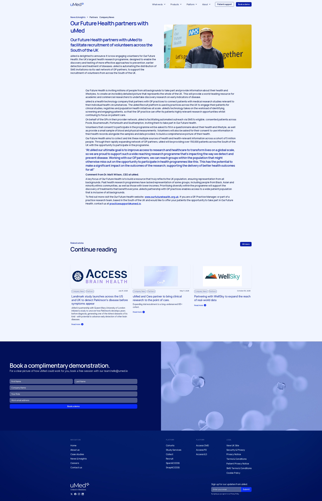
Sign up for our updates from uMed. (229, 484)
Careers (74, 463)
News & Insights (78, 458)
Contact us (76, 467)
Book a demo (244, 4)
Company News (106, 17)
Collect (169, 454)
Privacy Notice (233, 454)
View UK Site (232, 445)
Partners (94, 17)
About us (74, 449)
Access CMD (202, 445)
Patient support (224, 4)
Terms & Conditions (236, 458)
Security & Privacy (235, 449)
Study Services (173, 449)
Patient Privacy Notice (237, 463)
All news (246, 244)
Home (73, 445)
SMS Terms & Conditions (239, 468)
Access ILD (201, 454)
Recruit (169, 458)
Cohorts (170, 445)
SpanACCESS (173, 463)
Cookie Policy (233, 472)
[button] (159, 4)
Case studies (77, 454)
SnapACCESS (173, 467)
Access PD (201, 449)
